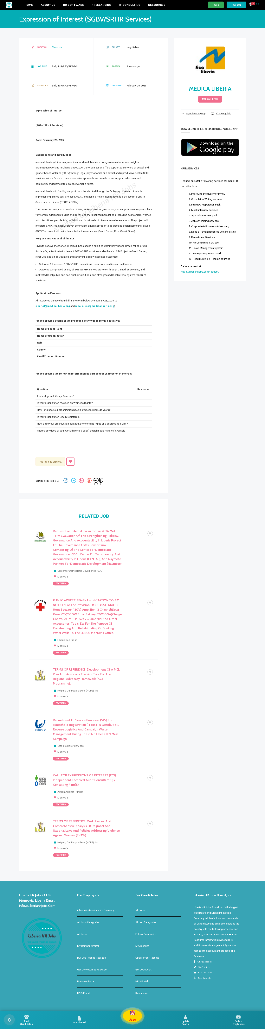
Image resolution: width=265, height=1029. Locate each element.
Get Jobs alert (143, 969)
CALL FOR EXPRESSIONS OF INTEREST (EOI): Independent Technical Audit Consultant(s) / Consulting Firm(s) (85, 779)
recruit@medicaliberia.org (53, 306)
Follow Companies (145, 934)
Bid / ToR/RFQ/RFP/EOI (131, 533)
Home (29, 4)
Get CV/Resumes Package (92, 969)
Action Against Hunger (70, 791)
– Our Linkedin (204, 972)
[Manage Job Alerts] (9, 1019)
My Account (142, 945)
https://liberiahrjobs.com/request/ (200, 271)
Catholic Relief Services (70, 745)
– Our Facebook (203, 961)
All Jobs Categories (88, 922)
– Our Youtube (204, 978)
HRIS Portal (83, 993)
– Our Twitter (203, 967)
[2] (250, 4)
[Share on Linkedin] (82, 481)
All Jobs (82, 934)
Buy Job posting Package (91, 957)
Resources (156, 4)
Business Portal (85, 981)
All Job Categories (145, 922)
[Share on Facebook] (66, 481)
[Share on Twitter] (74, 481)
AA (257, 4)
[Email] (90, 481)
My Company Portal (88, 945)
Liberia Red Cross (67, 640)
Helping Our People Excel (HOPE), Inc (77, 690)
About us (48, 4)
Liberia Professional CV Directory (95, 910)
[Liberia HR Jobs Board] (9, 5)
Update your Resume (147, 957)
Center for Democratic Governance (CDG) (80, 570)
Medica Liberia (210, 88)
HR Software (73, 4)
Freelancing (101, 4)
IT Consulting (129, 4)
